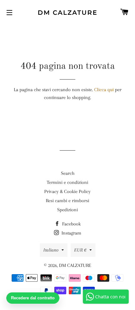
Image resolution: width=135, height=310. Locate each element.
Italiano (50, 250)
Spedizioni (67, 210)
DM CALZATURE (67, 12)
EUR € (80, 250)
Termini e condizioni (67, 182)
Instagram (70, 233)
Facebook (71, 224)
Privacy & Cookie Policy (67, 191)
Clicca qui (104, 89)
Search (67, 173)
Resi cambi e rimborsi (67, 200)
